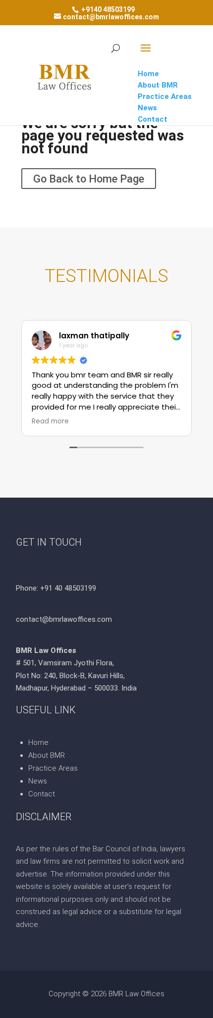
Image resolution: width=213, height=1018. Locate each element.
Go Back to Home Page (88, 178)
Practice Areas (53, 768)
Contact (41, 793)
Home (38, 742)
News (37, 781)
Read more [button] (50, 421)
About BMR (46, 755)
